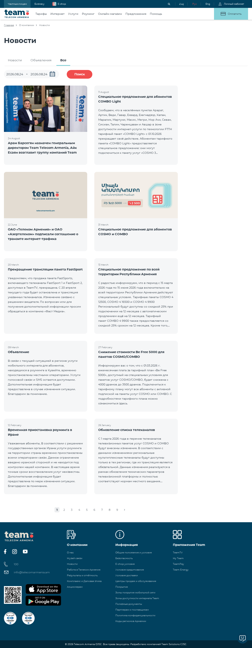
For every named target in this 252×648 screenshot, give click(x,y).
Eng (208, 3)
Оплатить (235, 14)
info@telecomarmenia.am (32, 572)
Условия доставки (126, 575)
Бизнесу (39, 3)
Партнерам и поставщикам (132, 609)
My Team (178, 558)
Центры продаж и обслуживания (135, 581)
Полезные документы (128, 603)
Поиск (79, 74)
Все (63, 60)
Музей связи (74, 558)
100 (16, 564)
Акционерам (74, 586)
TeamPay (178, 563)
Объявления (41, 60)
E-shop (62, 3)
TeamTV (178, 552)
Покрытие (121, 586)
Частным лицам (17, 3)
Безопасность (124, 558)
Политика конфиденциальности (135, 615)
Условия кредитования (129, 569)
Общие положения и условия (133, 552)
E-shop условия (125, 563)
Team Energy (181, 569)
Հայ (181, 3)
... (52, 73)
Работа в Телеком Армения (83, 569)
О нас (70, 552)
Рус (194, 3)
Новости (15, 60)
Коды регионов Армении (130, 621)
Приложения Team (189, 545)
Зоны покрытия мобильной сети (135, 592)
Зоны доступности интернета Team (137, 598)
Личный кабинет (234, 3)
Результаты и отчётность (82, 575)
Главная (9, 25)
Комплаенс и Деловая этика (84, 581)
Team (17, 13)
